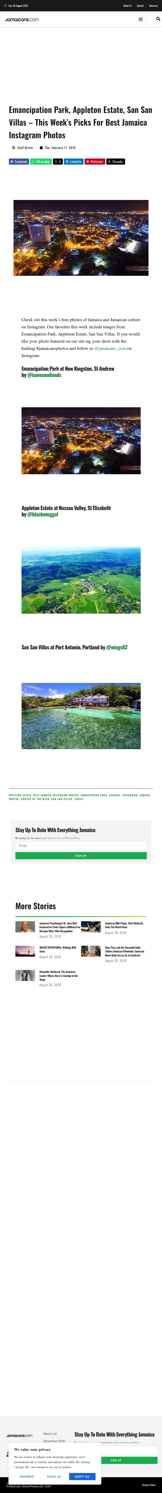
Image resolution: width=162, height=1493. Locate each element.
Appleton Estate (20, 795)
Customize (27, 1476)
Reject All (54, 1476)
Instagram (130, 795)
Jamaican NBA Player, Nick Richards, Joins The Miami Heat (124, 925)
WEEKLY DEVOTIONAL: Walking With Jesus (57, 949)
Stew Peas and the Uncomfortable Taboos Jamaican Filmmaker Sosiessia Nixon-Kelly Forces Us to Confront (124, 951)
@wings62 (116, 647)
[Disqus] (81, 1253)
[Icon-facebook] (8, 1453)
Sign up (81, 855)
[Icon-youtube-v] (8, 1455)
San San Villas (61, 799)
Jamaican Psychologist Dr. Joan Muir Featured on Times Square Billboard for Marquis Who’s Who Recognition (60, 927)
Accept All (82, 1476)
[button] (140, 19)
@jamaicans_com (110, 348)
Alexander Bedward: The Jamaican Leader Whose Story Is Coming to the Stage (58, 975)
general (115, 795)
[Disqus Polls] (81, 1141)
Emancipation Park (94, 795)
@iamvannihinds (44, 375)
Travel (79, 799)
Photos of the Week (35, 799)
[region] (54, 1463)
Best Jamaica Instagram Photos (56, 795)
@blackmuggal (42, 514)
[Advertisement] (85, 67)
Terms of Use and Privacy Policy (63, 837)
